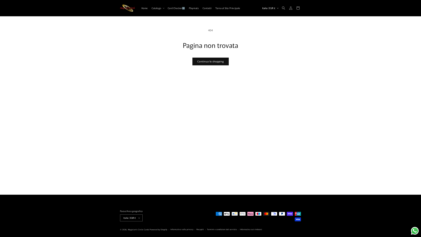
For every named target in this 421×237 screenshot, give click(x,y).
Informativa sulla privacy (182, 229)
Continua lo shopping (210, 61)
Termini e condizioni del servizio (222, 229)
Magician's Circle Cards (138, 229)
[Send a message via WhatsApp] (414, 230)
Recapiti (200, 229)
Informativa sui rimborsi (251, 229)
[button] (158, 8)
